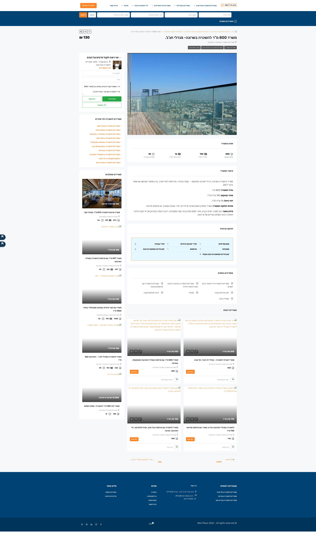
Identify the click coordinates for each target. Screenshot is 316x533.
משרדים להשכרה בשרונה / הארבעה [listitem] (105, 134)
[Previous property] (230, 461)
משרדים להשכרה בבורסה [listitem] (109, 150)
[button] (158, 21)
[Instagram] (95, 525)
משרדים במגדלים (183, 5)
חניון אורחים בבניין (222, 293)
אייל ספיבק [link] (225, 447)
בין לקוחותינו (152, 496)
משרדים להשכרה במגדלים (172, 32)
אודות (126, 5)
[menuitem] (88, 5)
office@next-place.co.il (184, 496)
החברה (154, 492)
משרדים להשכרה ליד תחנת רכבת (212, 47)
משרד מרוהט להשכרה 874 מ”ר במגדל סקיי (102, 212)
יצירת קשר (114, 5)
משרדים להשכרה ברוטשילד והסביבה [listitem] (104, 154)
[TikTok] (81, 525)
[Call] (3, 237)
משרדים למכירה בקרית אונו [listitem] (108, 126)
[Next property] (142, 461)
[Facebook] (100, 525)
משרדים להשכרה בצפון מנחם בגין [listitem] (106, 146)
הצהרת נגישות (111, 492)
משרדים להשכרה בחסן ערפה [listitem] (108, 130)
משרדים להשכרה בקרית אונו (226, 500)
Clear (92, 15)
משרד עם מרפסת (194, 47)
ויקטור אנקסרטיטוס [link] (223, 380)
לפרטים (190, 372)
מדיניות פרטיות (110, 496)
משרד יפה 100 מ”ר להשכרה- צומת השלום (101, 406)
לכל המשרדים (105, 68)
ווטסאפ (101, 105)
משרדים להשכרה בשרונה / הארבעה (196, 32)
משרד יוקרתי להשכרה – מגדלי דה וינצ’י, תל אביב (214, 360)
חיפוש (83, 15)
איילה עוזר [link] (170, 447)
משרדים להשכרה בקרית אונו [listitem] (108, 162)
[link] (210, 337)
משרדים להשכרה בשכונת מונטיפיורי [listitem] (105, 142)
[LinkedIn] (91, 525)
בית (233, 32)
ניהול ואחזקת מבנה (151, 293)
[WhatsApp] (86, 525)
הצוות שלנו (152, 500)
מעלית (191, 293)
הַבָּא (160, 462)
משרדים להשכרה (230, 47)
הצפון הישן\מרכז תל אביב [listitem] (109, 158)
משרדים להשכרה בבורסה (227, 496)
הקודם (219, 462)
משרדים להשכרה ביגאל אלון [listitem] (108, 138)
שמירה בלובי (224, 299)
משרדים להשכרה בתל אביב (206, 5)
